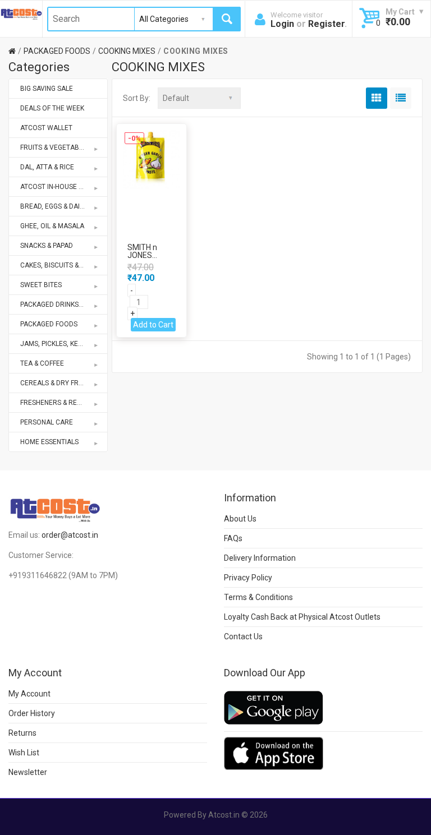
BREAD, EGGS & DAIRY (54, 206)
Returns (22, 732)
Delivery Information (260, 557)
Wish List (23, 752)
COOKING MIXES (126, 51)
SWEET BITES (41, 285)
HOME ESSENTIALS (49, 442)
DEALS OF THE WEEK (52, 108)
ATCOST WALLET (46, 128)
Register (326, 24)
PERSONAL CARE (46, 422)
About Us (240, 518)
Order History (31, 713)
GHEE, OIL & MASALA (52, 226)
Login (282, 24)
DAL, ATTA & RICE (47, 167)
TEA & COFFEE (42, 363)
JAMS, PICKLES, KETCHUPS (61, 344)
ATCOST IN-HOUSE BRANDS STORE (64, 187)
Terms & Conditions (258, 597)
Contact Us (243, 636)
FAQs (233, 538)
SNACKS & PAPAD (46, 246)
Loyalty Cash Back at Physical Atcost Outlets (302, 616)
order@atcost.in (70, 534)
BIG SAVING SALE (46, 89)
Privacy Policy (248, 577)
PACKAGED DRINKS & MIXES (63, 304)
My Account (29, 693)
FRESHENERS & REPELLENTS (64, 403)
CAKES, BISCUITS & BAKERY (63, 265)
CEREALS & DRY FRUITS (56, 383)
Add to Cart (153, 324)
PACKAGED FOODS (57, 51)
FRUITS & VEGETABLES (55, 147)
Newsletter (27, 772)
